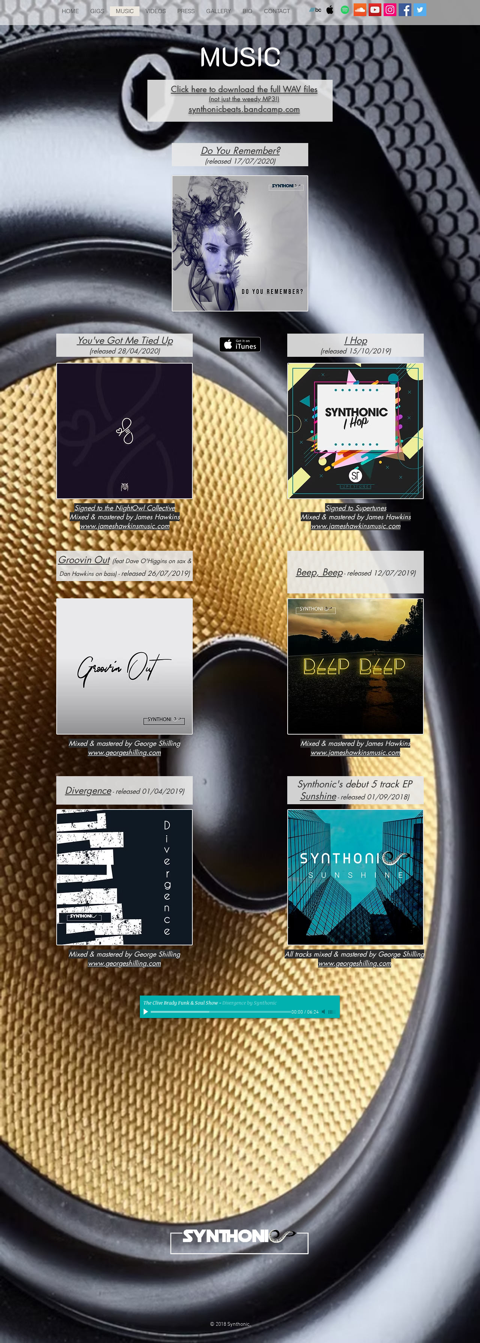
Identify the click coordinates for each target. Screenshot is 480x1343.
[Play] (147, 1012)
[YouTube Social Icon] (375, 9)
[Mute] (324, 1011)
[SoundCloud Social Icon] (360, 9)
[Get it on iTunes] (240, 344)
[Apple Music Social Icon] (330, 9)
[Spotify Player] (240, 1130)
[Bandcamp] (315, 9)
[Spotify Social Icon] (345, 9)
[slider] (332, 1012)
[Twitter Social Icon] (420, 9)
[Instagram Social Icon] (390, 9)
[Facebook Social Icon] (405, 9)
